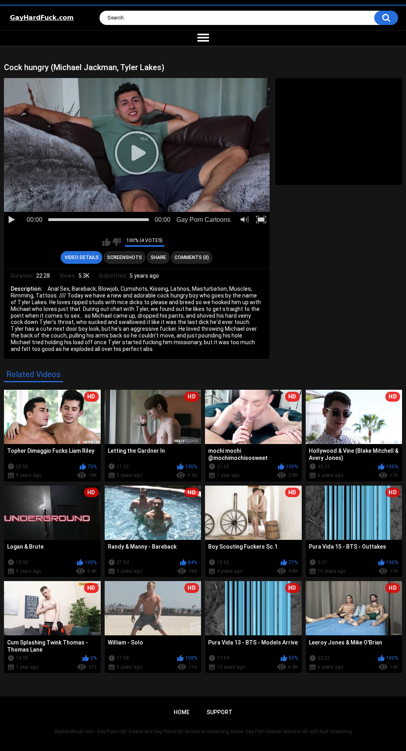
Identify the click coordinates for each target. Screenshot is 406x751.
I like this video (106, 242)
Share (158, 257)
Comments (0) (191, 257)
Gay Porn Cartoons (203, 219)
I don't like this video (117, 242)
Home (182, 712)
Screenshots (124, 257)
